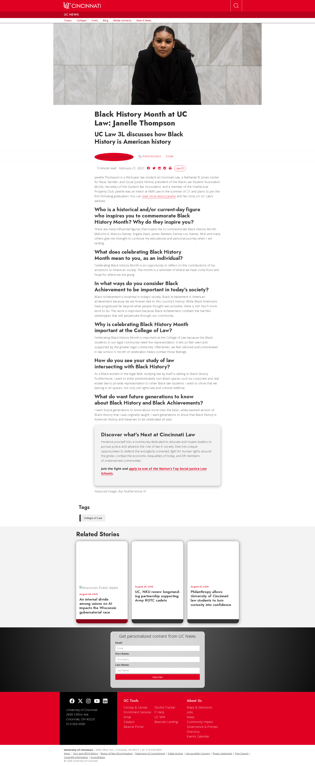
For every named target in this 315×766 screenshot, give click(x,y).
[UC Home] (82, 5)
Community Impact (200, 722)
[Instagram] (88, 701)
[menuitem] (68, 20)
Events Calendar (198, 736)
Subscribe (157, 677)
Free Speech (242, 753)
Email (127, 717)
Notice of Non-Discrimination (117, 753)
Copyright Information (76, 757)
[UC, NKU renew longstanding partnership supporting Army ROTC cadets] (157, 561)
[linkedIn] (105, 701)
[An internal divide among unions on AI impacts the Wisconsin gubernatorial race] (102, 561)
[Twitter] (80, 701)
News (190, 717)
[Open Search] (236, 5)
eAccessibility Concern (198, 753)
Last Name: (122, 664)
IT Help (159, 712)
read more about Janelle (159, 196)
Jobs (190, 712)
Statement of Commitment (150, 753)
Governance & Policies (202, 727)
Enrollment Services (137, 712)
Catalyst (129, 722)
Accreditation (98, 757)
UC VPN (159, 717)
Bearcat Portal (133, 727)
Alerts (67, 753)
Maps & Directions (199, 707)
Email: (119, 642)
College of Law (93, 518)
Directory (193, 732)
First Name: (122, 653)
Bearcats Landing (166, 722)
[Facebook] (72, 701)
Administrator (152, 156)
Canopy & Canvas (135, 707)
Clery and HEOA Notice (85, 753)
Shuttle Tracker (165, 707)
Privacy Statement (222, 753)
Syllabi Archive (175, 753)
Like (178, 168)
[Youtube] (97, 701)
